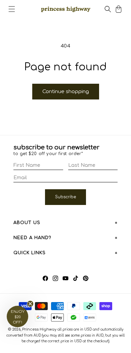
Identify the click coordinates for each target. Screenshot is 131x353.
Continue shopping (65, 91)
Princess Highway (39, 329)
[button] (11, 9)
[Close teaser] (30, 303)
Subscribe (65, 197)
